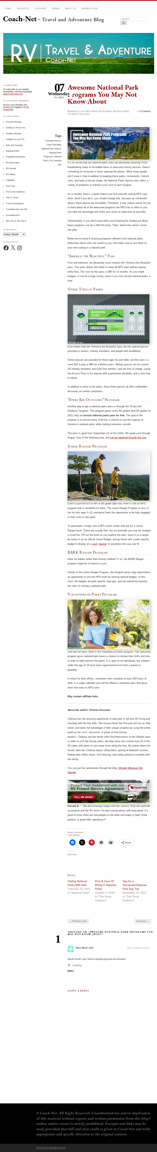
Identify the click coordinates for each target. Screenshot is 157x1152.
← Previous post (78, 921)
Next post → (142, 921)
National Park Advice (51, 148)
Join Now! (40, 8)
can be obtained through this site (128, 437)
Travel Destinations (15, 203)
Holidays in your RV (15, 139)
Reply (71, 971)
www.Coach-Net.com (13, 94)
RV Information (13, 162)
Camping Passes (53, 140)
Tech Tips (10, 186)
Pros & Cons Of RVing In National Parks (105, 885)
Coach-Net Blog (53, 144)
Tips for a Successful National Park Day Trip (134, 885)
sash (94, 543)
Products (23, 8)
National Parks (121, 111)
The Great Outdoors (79, 114)
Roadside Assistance (15, 157)
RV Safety (10, 174)
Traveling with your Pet (16, 209)
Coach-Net (20, 19)
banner (102, 543)
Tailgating (10, 180)
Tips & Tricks (12, 197)
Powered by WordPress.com (51, 1148)
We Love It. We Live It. (16, 221)
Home (8, 8)
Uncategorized (13, 215)
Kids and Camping (102, 111)
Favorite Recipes (14, 122)
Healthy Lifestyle (13, 133)
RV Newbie (11, 168)
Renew (55, 8)
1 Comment (145, 111)
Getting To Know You (15, 127)
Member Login (90, 8)
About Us (70, 8)
